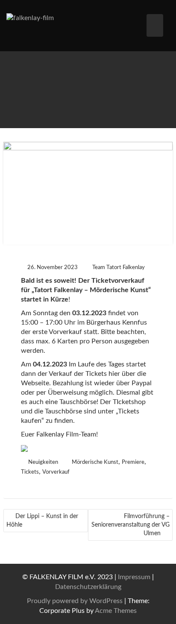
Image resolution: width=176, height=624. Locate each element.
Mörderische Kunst (95, 462)
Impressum (134, 577)
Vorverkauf (56, 472)
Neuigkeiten (43, 462)
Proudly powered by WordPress (75, 601)
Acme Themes (116, 610)
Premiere (133, 462)
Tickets (30, 472)
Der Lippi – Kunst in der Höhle (42, 520)
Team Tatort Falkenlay (118, 267)
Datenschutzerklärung (88, 586)
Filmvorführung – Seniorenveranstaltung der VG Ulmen (130, 524)
